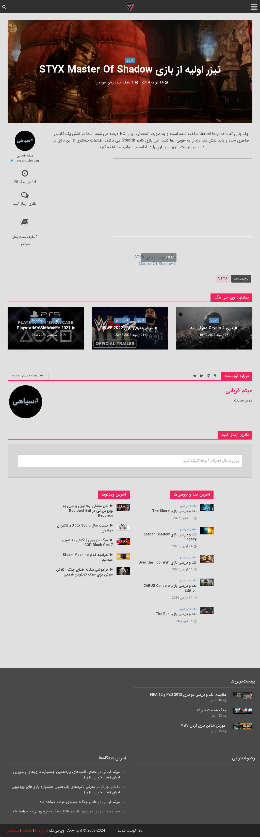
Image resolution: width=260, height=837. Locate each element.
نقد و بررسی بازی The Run (176, 614)
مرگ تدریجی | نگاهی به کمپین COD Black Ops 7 (87, 543)
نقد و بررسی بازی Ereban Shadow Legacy (170, 537)
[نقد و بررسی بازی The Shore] (207, 507)
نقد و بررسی (188, 506)
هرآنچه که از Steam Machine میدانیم (87, 557)
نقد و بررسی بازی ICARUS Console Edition (169, 588)
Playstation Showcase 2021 (43, 328)
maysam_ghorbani (27, 160)
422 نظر (216, 715)
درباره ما (40, 830)
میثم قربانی (25, 155)
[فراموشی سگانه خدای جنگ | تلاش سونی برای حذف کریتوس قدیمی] (123, 571)
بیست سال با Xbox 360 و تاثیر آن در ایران (85, 528)
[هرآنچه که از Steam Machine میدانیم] (123, 556)
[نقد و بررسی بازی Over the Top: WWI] (207, 559)
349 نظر (216, 731)
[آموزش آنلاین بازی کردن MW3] (242, 726)
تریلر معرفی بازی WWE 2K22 (128, 328)
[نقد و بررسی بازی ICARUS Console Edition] (207, 582)
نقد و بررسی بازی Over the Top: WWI (167, 562)
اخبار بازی (122, 320)
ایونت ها (37, 320)
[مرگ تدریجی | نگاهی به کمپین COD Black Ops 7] (123, 541)
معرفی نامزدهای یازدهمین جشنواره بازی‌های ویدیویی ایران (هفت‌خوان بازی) (66, 774)
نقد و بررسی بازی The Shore (174, 511)
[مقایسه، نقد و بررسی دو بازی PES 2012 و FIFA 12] (242, 695)
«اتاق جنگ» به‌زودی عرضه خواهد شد (68, 802)
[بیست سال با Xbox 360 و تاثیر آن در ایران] (123, 527)
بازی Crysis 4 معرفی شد (211, 328)
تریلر (130, 60)
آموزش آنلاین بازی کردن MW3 (203, 725)
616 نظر (216, 700)
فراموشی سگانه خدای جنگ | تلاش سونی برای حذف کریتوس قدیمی (84, 572)
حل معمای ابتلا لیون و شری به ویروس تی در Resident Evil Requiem (88, 511)
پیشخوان (12, 830)
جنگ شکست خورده (211, 710)
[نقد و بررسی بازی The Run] (207, 610)
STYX (223, 278)
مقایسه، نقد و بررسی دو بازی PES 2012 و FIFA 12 (188, 694)
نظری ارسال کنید (25, 203)
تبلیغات (27, 830)
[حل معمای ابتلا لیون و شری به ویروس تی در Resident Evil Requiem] (123, 507)
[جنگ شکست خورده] (242, 711)
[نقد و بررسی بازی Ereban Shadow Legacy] (207, 531)
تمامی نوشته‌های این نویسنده (28, 376)
